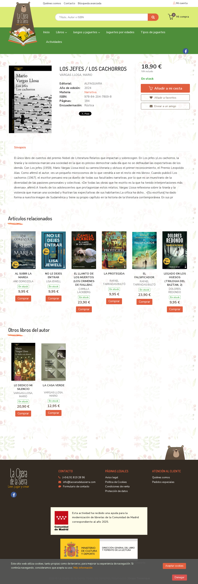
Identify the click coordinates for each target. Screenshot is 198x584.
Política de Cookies (116, 482)
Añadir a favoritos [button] (165, 98)
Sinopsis (20, 147)
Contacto (69, 3)
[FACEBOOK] (186, 51)
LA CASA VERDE (53, 385)
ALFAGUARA (93, 83)
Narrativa (90, 92)
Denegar (179, 577)
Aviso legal (111, 477)
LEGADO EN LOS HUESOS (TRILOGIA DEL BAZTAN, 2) (175, 279)
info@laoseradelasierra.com (79, 482)
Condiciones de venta (117, 486)
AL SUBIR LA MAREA (23, 275)
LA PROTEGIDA (114, 274)
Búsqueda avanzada (89, 3)
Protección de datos (116, 491)
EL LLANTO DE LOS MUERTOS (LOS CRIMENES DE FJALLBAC (83, 279)
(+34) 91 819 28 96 (73, 477)
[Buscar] (153, 17)
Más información (82, 568)
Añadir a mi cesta (167, 88)
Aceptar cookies (174, 566)
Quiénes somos (52, 3)
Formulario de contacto (76, 486)
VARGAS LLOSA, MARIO (76, 75)
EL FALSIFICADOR (144, 275)
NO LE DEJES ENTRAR (53, 275)
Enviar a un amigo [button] (165, 106)
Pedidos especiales (163, 482)
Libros (60, 32)
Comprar (23, 298)
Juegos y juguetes (85, 32)
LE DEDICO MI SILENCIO (23, 387)
